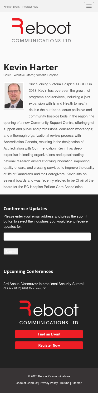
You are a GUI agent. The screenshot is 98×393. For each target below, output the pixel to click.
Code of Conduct (27, 383)
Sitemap (77, 383)
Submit (10, 251)
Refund (64, 383)
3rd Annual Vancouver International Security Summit (44, 285)
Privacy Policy (49, 383)
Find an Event (12, 6)
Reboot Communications (54, 376)
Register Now (49, 345)
